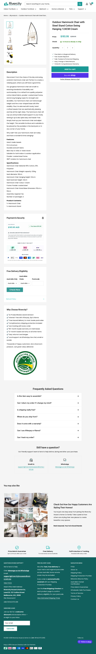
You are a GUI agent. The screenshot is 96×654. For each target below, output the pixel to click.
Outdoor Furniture (27, 9)
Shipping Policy (76, 573)
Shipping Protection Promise (81, 576)
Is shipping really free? (26, 410)
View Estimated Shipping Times (48, 598)
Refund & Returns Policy (79, 579)
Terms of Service (77, 593)
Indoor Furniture (10, 9)
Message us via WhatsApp (64, 467)
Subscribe (10, 629)
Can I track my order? (25, 437)
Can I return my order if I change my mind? (34, 403)
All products (13, 15)
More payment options (69, 79)
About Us (74, 570)
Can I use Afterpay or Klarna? (28, 430)
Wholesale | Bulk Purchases (81, 590)
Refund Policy (11, 299)
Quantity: (55, 48)
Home (6, 15)
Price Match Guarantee (79, 587)
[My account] (87, 4)
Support (81, 9)
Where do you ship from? (27, 417)
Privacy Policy (76, 596)
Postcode (35, 279)
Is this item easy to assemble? (29, 396)
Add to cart (69, 69)
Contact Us (75, 599)
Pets (71, 9)
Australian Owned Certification (77, 583)
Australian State (23, 277)
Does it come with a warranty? (29, 424)
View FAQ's (8, 583)
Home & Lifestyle (58, 9)
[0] (91, 4)
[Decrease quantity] (63, 48)
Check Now (14, 289)
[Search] (80, 4)
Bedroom (42, 9)
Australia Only (12, 279)
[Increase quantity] (73, 48)
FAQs (73, 567)
